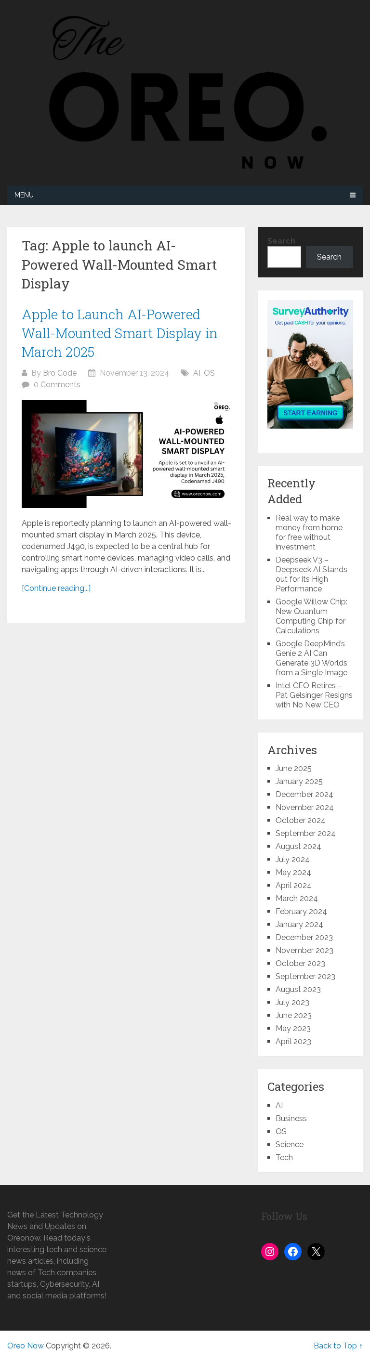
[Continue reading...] (56, 588)
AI (196, 373)
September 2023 (305, 976)
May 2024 (293, 872)
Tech (284, 1157)
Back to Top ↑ (338, 1345)
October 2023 (300, 963)
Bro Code (60, 373)
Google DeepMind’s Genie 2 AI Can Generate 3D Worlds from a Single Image (311, 658)
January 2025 (299, 781)
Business (291, 1118)
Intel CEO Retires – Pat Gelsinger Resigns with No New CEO (314, 695)
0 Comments (57, 384)
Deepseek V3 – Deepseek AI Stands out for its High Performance (311, 574)
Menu (24, 195)
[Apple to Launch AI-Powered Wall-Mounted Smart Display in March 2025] (126, 454)
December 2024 (304, 794)
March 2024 (297, 898)
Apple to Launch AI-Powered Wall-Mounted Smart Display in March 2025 (120, 333)
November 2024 (305, 807)
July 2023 (292, 1002)
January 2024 (299, 924)
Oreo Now (25, 1345)
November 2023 (304, 950)
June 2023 (294, 1015)
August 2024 (298, 846)
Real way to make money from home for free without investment (309, 532)
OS (209, 373)
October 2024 (301, 820)
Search (281, 241)
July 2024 (293, 859)
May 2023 (293, 1028)
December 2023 (304, 937)
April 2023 (293, 1041)
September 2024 (306, 833)
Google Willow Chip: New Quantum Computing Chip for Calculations (311, 616)
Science (290, 1144)
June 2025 (294, 768)
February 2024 (301, 911)
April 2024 (294, 885)
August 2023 (298, 989)
